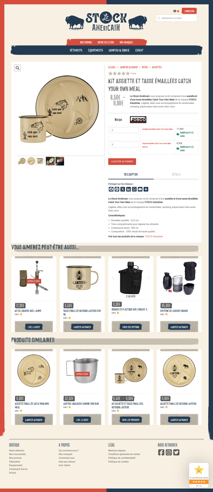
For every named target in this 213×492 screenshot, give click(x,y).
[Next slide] (148, 278)
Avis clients (64, 465)
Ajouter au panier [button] (82, 327)
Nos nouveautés (17, 454)
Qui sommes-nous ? (69, 450)
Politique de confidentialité (121, 458)
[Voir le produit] (34, 294)
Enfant (139, 50)
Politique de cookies (118, 461)
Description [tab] (131, 174)
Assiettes (157, 67)
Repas (145, 67)
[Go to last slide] (113, 278)
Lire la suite (34, 327)
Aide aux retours (67, 461)
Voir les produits (130, 420)
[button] (17, 68)
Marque (118, 120)
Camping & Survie (119, 50)
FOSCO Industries (154, 236)
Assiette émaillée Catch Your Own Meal (157, 129)
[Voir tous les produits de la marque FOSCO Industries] (138, 119)
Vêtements (76, 50)
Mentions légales (117, 450)
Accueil (112, 67)
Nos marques (126, 42)
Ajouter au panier (122, 161)
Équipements (95, 50)
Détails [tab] (176, 174)
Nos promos (86, 42)
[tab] (131, 174)
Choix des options (130, 327)
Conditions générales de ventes (124, 454)
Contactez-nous (67, 458)
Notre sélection (106, 42)
